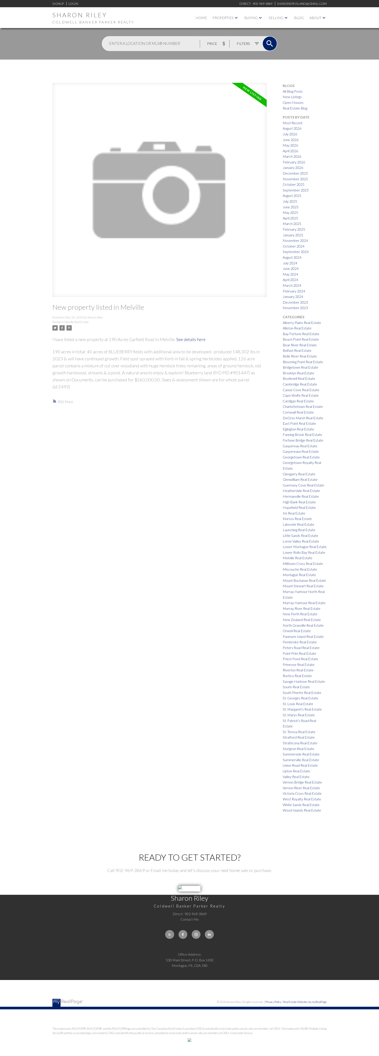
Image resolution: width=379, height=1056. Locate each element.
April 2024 (290, 280)
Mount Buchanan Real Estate (304, 580)
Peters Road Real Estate (301, 648)
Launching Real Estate (299, 530)
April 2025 (290, 218)
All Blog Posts (293, 91)
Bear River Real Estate (300, 345)
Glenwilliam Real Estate (300, 479)
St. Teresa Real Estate (299, 732)
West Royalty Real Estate (302, 799)
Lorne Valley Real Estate (301, 541)
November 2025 (295, 179)
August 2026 (292, 128)
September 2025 (296, 190)
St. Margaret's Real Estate (302, 709)
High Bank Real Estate (299, 502)
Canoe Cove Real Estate (301, 390)
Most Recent (292, 123)
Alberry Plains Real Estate (302, 322)
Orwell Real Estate (297, 631)
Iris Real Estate (294, 513)
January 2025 (293, 235)
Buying (251, 18)
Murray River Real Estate (301, 608)
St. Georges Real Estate (300, 698)
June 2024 (291, 268)
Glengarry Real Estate (299, 474)
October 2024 (293, 246)
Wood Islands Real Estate (302, 810)
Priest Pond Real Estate (300, 659)
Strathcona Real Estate (300, 743)
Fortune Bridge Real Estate (303, 440)
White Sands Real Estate (301, 805)
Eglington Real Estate (298, 429)
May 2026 (290, 145)
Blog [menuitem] (299, 18)
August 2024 (292, 257)
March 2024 (292, 285)
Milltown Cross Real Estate (303, 563)
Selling (276, 18)
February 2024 (294, 291)
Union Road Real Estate (300, 765)
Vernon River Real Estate (301, 788)
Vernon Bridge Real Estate (302, 782)
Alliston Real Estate (297, 328)
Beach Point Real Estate (301, 339)
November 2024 (295, 240)
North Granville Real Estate (303, 625)
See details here (191, 339)
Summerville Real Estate (301, 760)
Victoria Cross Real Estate (302, 793)
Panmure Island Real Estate (303, 636)
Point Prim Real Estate (299, 653)
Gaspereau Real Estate (300, 446)
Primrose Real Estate (299, 664)
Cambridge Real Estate (300, 384)
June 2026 (291, 140)
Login (73, 3)
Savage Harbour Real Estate (304, 681)
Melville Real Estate (76, 322)
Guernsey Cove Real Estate (303, 485)
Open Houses (293, 102)
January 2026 (293, 167)
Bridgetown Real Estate (300, 367)
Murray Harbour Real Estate (304, 603)
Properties (223, 18)
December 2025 (295, 173)
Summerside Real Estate (301, 754)
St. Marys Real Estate (299, 715)
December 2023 (295, 302)
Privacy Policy (273, 1002)
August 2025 (292, 195)
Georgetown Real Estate (301, 457)
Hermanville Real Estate (301, 496)
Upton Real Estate (296, 771)
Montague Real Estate (299, 575)
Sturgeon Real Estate (298, 748)
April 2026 (290, 151)
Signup (58, 3)
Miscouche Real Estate (300, 569)
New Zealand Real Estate (302, 619)
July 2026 (290, 134)
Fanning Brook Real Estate (302, 434)
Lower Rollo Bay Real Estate (304, 552)
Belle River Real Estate (300, 356)
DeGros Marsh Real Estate (303, 418)
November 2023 (295, 308)
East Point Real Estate (299, 423)
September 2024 (296, 251)
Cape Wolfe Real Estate (301, 395)
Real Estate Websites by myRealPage (305, 1002)
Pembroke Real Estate (300, 642)
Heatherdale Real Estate (301, 490)
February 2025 (294, 229)
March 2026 (292, 156)
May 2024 (290, 274)
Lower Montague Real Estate (305, 547)
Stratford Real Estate (299, 737)
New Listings (292, 97)
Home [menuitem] (201, 18)
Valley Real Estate (296, 777)
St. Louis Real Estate (298, 704)
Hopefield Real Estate (299, 507)
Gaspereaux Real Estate (301, 451)
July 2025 (290, 201)
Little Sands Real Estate (300, 535)
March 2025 (292, 223)
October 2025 (293, 184)
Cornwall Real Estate (298, 412)
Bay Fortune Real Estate (301, 334)
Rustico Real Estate (297, 676)
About (315, 18)
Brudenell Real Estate (299, 378)
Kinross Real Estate (297, 519)
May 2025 (290, 212)
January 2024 (293, 296)
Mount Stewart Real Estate (303, 586)
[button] (169, 934)
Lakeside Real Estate (298, 524)
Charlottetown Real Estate (303, 406)
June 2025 (291, 207)
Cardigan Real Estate (298, 401)
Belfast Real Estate (297, 350)
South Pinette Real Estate (302, 692)
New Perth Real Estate (300, 614)
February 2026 (294, 162)
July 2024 (290, 263)
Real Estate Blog (295, 108)
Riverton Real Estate (298, 670)
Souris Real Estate (296, 687)
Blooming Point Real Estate (303, 362)
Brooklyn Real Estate (298, 373)
